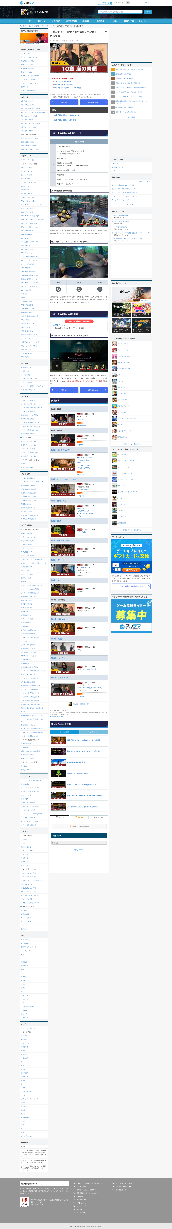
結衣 (22, 1128)
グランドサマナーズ (124, 431)
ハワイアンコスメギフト (28, 873)
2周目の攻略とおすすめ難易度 (30, 751)
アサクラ (24, 1121)
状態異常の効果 (26, 578)
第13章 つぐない (58, 658)
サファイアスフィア (124, 344)
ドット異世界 (121, 412)
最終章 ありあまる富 (60, 678)
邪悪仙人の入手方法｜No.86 (124, 78)
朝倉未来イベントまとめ (28, 725)
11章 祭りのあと (93, 102)
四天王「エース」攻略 (28, 448)
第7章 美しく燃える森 (60, 540)
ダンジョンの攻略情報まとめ (30, 593)
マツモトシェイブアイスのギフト (31, 880)
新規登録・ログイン (118, 167)
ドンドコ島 (82, 532)
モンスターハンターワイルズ (127, 492)
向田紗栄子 (24, 1058)
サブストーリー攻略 (61, 88)
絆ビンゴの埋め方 (26, 607)
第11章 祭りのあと (59, 619)
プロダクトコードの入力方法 (30, 76)
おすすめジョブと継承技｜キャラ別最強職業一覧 (130, 87)
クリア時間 (24, 747)
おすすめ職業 (71, 21)
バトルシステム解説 (27, 574)
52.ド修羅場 (25, 357)
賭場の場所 (24, 799)
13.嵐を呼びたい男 (27, 212)
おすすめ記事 (64, 732)
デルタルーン (121, 517)
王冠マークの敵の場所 (28, 633)
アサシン (24, 977)
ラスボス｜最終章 (26, 382)
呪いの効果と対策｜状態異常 (124, 107)
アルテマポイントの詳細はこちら (131, 586)
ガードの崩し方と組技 (28, 682)
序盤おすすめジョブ (27, 541)
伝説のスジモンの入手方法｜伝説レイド (127, 83)
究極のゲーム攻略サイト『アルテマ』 (89, 1183)
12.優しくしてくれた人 (28, 208)
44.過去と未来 (25, 327)
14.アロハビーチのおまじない (30, 216)
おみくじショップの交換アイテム (31, 585)
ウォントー (24, 1095)
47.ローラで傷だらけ (27, 338)
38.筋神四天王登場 (27, 305)
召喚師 (23, 988)
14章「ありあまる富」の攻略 (30, 149)
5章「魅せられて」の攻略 (29, 116)
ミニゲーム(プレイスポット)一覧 (31, 780)
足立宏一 (24, 1054)
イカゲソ (24, 843)
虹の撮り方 (24, 711)
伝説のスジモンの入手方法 (29, 415)
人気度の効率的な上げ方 (28, 496)
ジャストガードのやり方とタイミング (33, 671)
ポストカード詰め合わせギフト (31, 903)
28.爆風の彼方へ (26, 268)
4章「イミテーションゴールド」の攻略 (33, 112)
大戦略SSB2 (121, 523)
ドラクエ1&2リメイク (124, 473)
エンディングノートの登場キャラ (31, 559)
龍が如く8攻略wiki (39, 12)
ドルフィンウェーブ (124, 350)
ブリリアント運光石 (27, 850)
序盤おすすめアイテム (28, 537)
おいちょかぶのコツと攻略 (29, 821)
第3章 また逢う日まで (60, 450)
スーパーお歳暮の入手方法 (29, 430)
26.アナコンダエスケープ (29, 260)
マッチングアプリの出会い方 (30, 806)
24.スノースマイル (27, 253)
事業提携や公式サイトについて (87, 1193)
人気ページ (94, 732)
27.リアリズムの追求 (27, 264)
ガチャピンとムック (27, 1136)
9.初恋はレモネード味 (28, 197)
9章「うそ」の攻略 (27, 131)
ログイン (147, 3)
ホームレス (24, 965)
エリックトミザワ (26, 1043)
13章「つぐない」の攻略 (29, 145)
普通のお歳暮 (25, 914)
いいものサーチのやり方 (28, 652)
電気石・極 (24, 865)
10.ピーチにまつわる (27, 201)
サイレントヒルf (122, 504)
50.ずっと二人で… (27, 349)
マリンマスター (26, 995)
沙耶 (22, 1132)
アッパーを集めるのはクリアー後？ (123, 185)
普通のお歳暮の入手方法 (28, 433)
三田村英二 (24, 1073)
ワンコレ (120, 425)
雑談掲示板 (24, 87)
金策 (115, 21)
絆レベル (81, 457)
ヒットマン (24, 980)
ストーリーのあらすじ (28, 548)
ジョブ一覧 (24, 939)
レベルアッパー (26, 921)
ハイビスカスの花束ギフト (29, 876)
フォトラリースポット (85, 513)
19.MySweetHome (26, 234)
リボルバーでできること (28, 641)
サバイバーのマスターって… (121, 200)
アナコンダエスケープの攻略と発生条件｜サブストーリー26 (131, 233)
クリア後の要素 (26, 743)
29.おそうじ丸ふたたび (28, 271)
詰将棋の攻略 (25, 784)
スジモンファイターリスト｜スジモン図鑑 (128, 96)
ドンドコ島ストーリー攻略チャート (32, 481)
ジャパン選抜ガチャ (27, 467)
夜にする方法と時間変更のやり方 (31, 728)
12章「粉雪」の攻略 (27, 142)
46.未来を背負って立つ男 (29, 334)
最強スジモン (129, 21)
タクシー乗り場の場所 (28, 645)
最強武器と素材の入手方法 (63, 84)
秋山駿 (23, 1114)
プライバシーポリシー (123, 1186)
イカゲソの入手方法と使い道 (30, 697)
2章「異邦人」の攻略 (27, 105)
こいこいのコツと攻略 (28, 817)
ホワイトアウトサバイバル (126, 418)
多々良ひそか (25, 1117)
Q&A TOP (115, 163)
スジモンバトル (83, 489)
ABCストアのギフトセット (29, 891)
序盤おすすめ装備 (26, 533)
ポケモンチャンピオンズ (125, 461)
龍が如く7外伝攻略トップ (29, 57)
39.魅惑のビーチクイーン (29, 308)
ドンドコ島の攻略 (75, 88)
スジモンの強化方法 (27, 419)
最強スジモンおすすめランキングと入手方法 (129, 69)
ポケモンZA (121, 486)
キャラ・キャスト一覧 (28, 1028)
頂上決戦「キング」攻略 (28, 456)
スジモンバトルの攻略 (28, 400)
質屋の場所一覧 (26, 622)
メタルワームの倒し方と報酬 (30, 700)
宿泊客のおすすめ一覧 (28, 507)
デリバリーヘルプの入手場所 (30, 589)
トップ (28, 21)
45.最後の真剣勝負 (27, 331)
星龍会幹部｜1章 (26, 367)
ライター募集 (81, 1213)
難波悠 (23, 1050)
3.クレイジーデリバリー (28, 175)
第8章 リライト (57, 560)
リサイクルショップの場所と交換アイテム (33, 720)
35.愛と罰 (24, 294)
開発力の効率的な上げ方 (28, 493)
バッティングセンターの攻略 (30, 791)
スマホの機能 (25, 659)
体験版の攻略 (25, 770)
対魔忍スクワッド (123, 362)
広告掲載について (83, 1200)
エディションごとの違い (28, 79)
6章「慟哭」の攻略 (27, 119)
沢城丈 (23, 1080)
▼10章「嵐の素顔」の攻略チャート (66, 115)
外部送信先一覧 (121, 1190)
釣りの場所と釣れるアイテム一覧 (31, 715)
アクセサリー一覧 (26, 544)
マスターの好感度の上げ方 (29, 736)
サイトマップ (81, 1206)
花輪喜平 (24, 1102)
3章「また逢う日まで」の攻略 (30, 108)
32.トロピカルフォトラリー (29, 282)
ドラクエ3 (120, 511)
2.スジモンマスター (27, 171)
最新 (140, 181)
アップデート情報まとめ (28, 83)
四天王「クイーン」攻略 (28, 445)
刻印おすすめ (25, 570)
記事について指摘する (81, 826)
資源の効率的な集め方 (28, 485)
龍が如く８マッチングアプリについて (124, 189)
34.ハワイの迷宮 (26, 290)
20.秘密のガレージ (27, 238)
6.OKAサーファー (26, 186)
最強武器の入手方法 (27, 61)
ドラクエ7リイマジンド (125, 479)
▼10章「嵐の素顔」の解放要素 (64, 120)
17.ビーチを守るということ (29, 227)
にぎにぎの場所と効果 (28, 555)
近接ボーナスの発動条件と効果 (31, 685)
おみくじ (81, 462)
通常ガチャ (24, 464)
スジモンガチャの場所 (28, 411)
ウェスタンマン (26, 999)
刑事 (22, 969)
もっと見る (131, 117)
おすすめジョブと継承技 (62, 81)
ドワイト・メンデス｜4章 (29, 378)
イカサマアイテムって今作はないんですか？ (126, 196)
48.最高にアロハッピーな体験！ (31, 342)
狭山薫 (23, 1110)
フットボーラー (26, 1010)
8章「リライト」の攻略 (28, 127)
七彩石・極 (24, 854)
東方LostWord (122, 437)
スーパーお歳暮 (26, 918)
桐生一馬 (24, 1039)
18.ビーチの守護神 (27, 230)
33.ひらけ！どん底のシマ (29, 286)
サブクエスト (57, 21)
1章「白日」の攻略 (27, 101)
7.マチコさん (25, 190)
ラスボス (81, 697)
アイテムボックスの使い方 (29, 678)
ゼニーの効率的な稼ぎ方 (28, 489)
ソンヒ (23, 1062)
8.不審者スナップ (26, 193)
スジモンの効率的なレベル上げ (31, 422)
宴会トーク (24, 611)
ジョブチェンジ (83, 511)
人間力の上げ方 (26, 615)
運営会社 (80, 1209)
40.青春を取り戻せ (27, 312)
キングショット (122, 394)
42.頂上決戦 (25, 320)
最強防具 (100, 21)
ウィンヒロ (121, 387)
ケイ (22, 1125)
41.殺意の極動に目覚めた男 (29, 316)
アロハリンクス (83, 460)
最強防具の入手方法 (27, 64)
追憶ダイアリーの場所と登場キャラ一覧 (33, 563)
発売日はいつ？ (26, 766)
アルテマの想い (82, 1186)
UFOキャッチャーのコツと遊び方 (31, 814)
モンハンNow (122, 400)
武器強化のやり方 (26, 567)
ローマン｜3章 (25, 375)
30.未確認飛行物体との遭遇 (29, 275)
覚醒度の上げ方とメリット (29, 596)
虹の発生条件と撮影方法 (123, 74)
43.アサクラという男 (27, 323)
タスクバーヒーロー (124, 467)
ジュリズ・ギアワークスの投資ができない (125, 192)
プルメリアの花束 (26, 899)
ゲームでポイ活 (104, 3)
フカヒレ (24, 839)
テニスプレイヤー (26, 1014)
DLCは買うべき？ (26, 552)
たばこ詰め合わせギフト (28, 888)
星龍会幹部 (82, 425)
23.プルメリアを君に (27, 249)
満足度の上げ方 (26, 504)
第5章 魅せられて (58, 501)
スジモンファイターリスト (29, 404)
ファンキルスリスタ (124, 356)
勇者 (22, 954)
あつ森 (119, 498)
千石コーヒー (25, 925)
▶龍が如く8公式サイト (57, 716)
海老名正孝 (24, 1076)
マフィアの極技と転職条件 (120, 215)
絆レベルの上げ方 (26, 600)
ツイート (61, 817)
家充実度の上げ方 (26, 511)
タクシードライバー (27, 958)
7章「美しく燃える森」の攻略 (30, 123)
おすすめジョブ (26, 943)
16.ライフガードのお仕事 (29, 223)
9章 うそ (64, 102)
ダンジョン (82, 516)
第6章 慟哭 (56, 521)
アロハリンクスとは (27, 619)
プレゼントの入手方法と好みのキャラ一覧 (128, 92)
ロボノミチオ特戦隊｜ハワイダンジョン (33, 386)
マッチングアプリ (84, 468)
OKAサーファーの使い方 (29, 656)
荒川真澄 (24, 1106)
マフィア (24, 984)
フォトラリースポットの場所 (30, 637)
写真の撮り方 (25, 663)
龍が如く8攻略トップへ (81, 704)
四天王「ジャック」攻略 (28, 441)
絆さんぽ (89, 457)
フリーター (24, 1017)
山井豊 (80, 445)
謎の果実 (24, 910)
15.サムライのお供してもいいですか (32, 219)
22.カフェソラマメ (27, 245)
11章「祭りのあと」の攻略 (29, 138)
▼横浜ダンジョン (60, 325)
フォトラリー (144, 21)
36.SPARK (24, 297)
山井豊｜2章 (25, 371)
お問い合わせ (81, 1203)
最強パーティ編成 (26, 72)
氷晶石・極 (24, 862)
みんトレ (120, 375)
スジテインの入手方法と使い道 (31, 426)
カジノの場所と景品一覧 (28, 825)
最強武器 (86, 21)
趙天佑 (23, 1069)
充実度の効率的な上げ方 (28, 500)
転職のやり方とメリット (28, 947)
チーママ (24, 973)
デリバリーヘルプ (84, 465)
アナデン (120, 381)
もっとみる (130, 204)
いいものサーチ (83, 419)
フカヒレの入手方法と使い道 (30, 693)
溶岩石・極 (24, 858)
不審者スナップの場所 (28, 802)
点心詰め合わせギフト (28, 884)
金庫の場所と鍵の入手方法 (29, 667)
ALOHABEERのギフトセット (30, 895)
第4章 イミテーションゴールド (64, 479)
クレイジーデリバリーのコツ (30, 787)
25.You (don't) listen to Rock (29, 256)
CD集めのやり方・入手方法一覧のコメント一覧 (127, 238)
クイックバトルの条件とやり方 (31, 689)
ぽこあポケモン (122, 454)
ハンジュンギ (91, 669)
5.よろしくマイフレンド (28, 182)
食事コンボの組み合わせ (28, 630)
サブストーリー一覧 (27, 160)
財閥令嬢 (24, 962)
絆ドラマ (81, 508)
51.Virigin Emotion (26, 353)
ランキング (147, 181)
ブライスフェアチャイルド (29, 1099)
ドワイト (81, 496)
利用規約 (80, 1196)
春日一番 (24, 1036)
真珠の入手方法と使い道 (28, 519)
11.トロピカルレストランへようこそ (32, 204)
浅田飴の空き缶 (26, 847)
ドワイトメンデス (26, 1091)
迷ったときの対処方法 (28, 674)
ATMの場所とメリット (28, 648)
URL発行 (81, 817)
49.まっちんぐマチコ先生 (29, 346)
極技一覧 (24, 581)
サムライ (24, 991)
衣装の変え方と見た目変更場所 (31, 704)
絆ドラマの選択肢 (26, 604)
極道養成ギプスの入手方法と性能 (125, 112)
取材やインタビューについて (86, 1190)
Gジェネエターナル (124, 369)
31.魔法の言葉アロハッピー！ (30, 279)
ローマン (81, 474)
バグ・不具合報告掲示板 (28, 90)
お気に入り (100, 817)
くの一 (23, 1003)
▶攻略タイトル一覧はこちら (131, 444)
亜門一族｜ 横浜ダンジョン (29, 390)
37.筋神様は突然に (27, 301)
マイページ (115, 171)
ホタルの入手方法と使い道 (29, 515)
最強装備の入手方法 (27, 68)
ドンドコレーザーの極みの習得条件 (32, 732)
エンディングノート (85, 567)
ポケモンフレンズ (123, 406)
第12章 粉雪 (56, 639)
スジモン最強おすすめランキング (31, 407)
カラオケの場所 (26, 795)
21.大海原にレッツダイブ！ (29, 242)
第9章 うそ (56, 580)
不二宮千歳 (24, 1047)
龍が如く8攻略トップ (27, 53)
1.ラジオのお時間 (26, 167)
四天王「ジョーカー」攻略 (29, 452)
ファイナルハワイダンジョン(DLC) (90, 688)
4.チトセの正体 (26, 178)
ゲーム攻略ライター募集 (124, 1183)
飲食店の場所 (25, 626)
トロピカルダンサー (27, 1006)
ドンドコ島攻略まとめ (28, 478)
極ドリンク (24, 929)
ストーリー (42, 21)
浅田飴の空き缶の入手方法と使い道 (32, 708)
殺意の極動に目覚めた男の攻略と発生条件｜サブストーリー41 (132, 102)
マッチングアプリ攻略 (28, 810)
